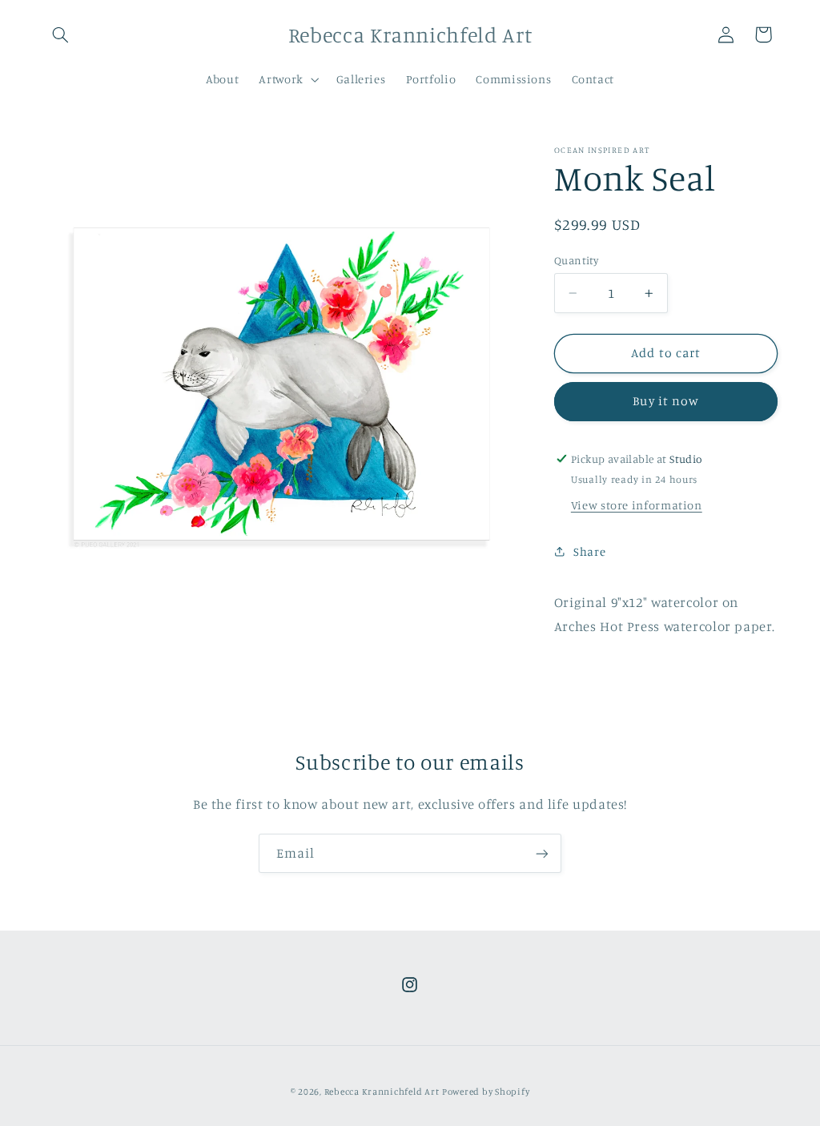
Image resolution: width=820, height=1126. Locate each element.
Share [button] (589, 551)
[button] (60, 34)
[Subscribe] (542, 853)
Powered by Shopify (485, 1091)
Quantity (576, 260)
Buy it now (666, 400)
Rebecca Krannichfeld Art (382, 1091)
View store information (636, 505)
